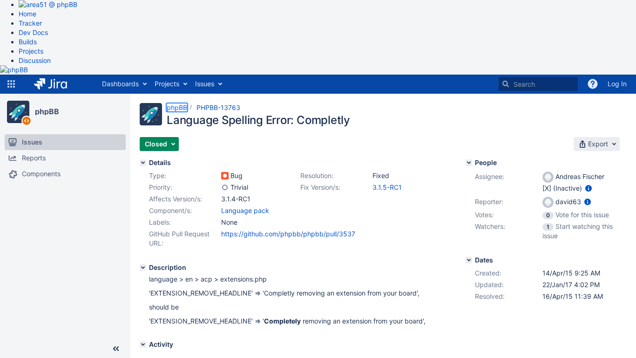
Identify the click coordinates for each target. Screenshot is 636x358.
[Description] (143, 267)
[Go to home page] (57, 84)
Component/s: (170, 210)
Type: (157, 175)
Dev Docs (33, 32)
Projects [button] (167, 84)
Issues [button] (204, 84)
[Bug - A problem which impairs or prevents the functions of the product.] (225, 175)
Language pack (245, 210)
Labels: (160, 222)
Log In (617, 84)
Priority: (160, 187)
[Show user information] (588, 188)
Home (27, 14)
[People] (469, 162)
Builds (28, 42)
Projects (31, 51)
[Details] (143, 162)
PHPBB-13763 (218, 107)
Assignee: (489, 176)
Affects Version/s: (175, 199)
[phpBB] (18, 112)
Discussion (35, 60)
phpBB (47, 111)
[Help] (592, 84)
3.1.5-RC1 (387, 187)
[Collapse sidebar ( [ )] (116, 349)
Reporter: (489, 202)
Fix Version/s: (320, 187)
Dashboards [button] (120, 84)
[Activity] (143, 344)
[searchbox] (538, 84)
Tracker (30, 23)
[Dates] (469, 260)
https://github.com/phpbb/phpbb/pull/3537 (288, 234)
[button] (11, 84)
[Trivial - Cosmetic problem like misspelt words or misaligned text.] (225, 187)
